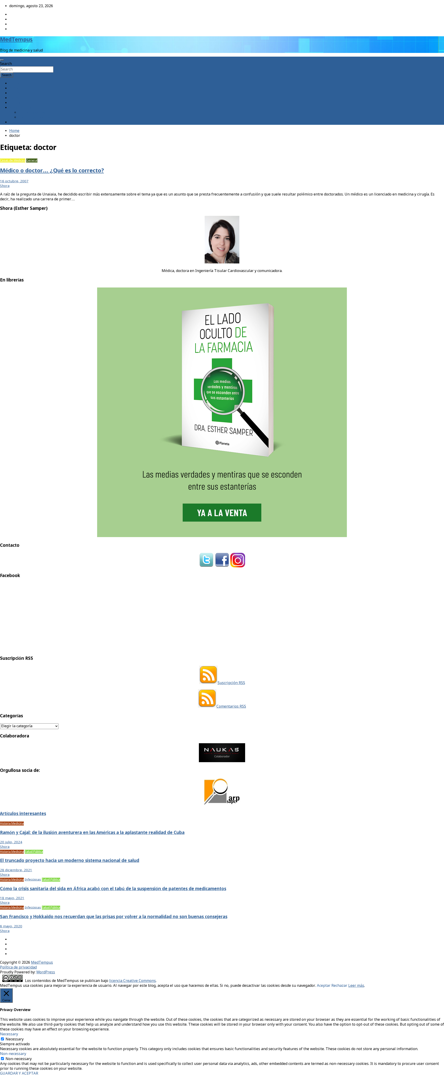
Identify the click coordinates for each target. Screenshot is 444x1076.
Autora (15, 88)
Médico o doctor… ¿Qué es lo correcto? (52, 170)
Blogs (14, 98)
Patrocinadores (31, 112)
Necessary (15, 1039)
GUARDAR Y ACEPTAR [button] (19, 1073)
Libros (14, 103)
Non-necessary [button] (13, 1054)
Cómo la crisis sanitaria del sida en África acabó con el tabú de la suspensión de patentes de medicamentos (113, 889)
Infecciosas (33, 880)
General (31, 160)
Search (6, 63)
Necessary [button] (9, 1034)
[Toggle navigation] (2, 60)
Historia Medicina (12, 823)
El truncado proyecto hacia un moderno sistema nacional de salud (69, 861)
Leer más (356, 985)
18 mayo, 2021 (12, 898)
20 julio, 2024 (11, 842)
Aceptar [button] (323, 985)
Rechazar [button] (339, 985)
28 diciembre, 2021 (16, 870)
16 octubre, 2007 (14, 181)
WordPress (45, 972)
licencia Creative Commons (132, 980)
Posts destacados (24, 122)
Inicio (14, 83)
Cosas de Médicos (12, 160)
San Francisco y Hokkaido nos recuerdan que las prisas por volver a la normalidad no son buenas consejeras (113, 917)
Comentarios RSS (231, 706)
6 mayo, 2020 (11, 926)
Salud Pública (34, 852)
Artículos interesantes (23, 814)
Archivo (15, 93)
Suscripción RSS (231, 683)
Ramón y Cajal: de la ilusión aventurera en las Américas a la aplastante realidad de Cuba (92, 833)
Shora (4, 186)
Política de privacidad (18, 967)
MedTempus (16, 39)
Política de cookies (34, 117)
